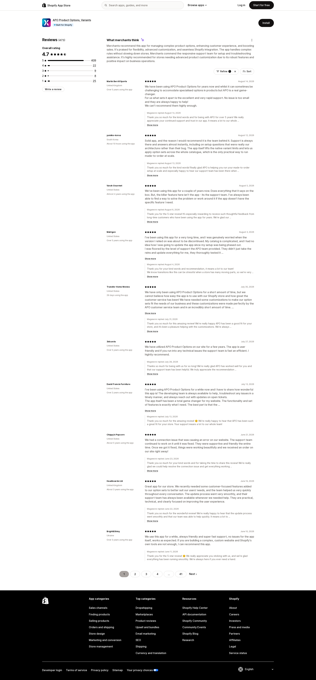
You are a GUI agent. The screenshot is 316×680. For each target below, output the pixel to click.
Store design (97, 633)
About (233, 607)
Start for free (261, 5)
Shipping (141, 646)
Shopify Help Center (195, 607)
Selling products (99, 620)
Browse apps (196, 5)
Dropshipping (144, 607)
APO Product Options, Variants (72, 20)
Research (188, 640)
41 (180, 574)
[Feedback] (252, 40)
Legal (232, 646)
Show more (152, 125)
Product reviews (146, 620)
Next (192, 574)
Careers (234, 614)
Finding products (99, 614)
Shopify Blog (190, 633)
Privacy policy (99, 670)
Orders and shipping (101, 627)
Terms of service (76, 670)
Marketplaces (144, 614)
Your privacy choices (140, 670)
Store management (101, 646)
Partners (234, 633)
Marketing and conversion (105, 640)
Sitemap (117, 670)
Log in (241, 5)
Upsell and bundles (147, 627)
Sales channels (98, 607)
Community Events (194, 627)
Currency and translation (151, 653)
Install (266, 23)
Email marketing (146, 633)
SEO (138, 640)
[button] (235, 71)
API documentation (194, 614)
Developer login (52, 670)
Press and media (239, 627)
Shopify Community (194, 620)
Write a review (53, 89)
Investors (235, 620)
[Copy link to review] (129, 81)
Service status (238, 653)
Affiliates (234, 640)
